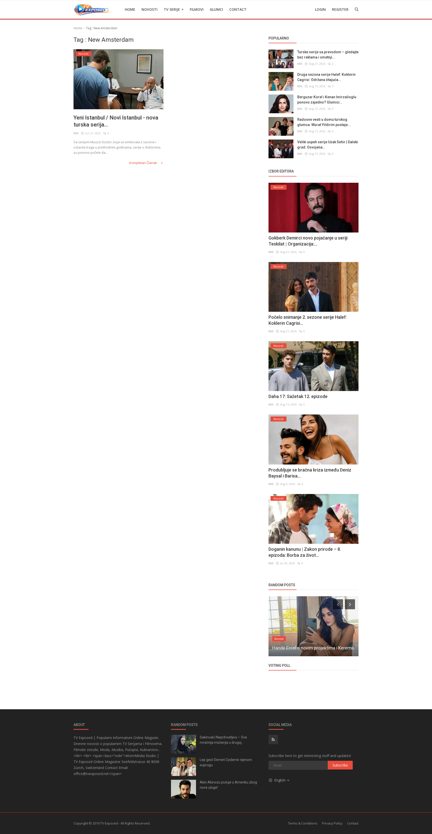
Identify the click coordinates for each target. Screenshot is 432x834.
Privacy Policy (332, 823)
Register (340, 9)
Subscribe (340, 765)
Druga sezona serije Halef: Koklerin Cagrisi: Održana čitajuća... (326, 77)
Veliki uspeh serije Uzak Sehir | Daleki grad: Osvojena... (327, 144)
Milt (76, 133)
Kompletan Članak (143, 162)
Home (130, 9)
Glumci (216, 9)
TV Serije (172, 9)
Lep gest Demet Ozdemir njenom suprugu (226, 762)
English (280, 780)
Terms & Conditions (303, 823)
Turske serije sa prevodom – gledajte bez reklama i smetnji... (327, 54)
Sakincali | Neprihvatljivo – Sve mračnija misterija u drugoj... (223, 739)
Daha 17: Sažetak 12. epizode (298, 396)
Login (320, 9)
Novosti (150, 9)
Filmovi (197, 9)
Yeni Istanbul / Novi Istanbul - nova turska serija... (116, 121)
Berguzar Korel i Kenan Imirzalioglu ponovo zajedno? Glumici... (326, 99)
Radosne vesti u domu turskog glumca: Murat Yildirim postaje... (324, 122)
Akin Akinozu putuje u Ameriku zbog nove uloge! (228, 785)
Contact (237, 9)
